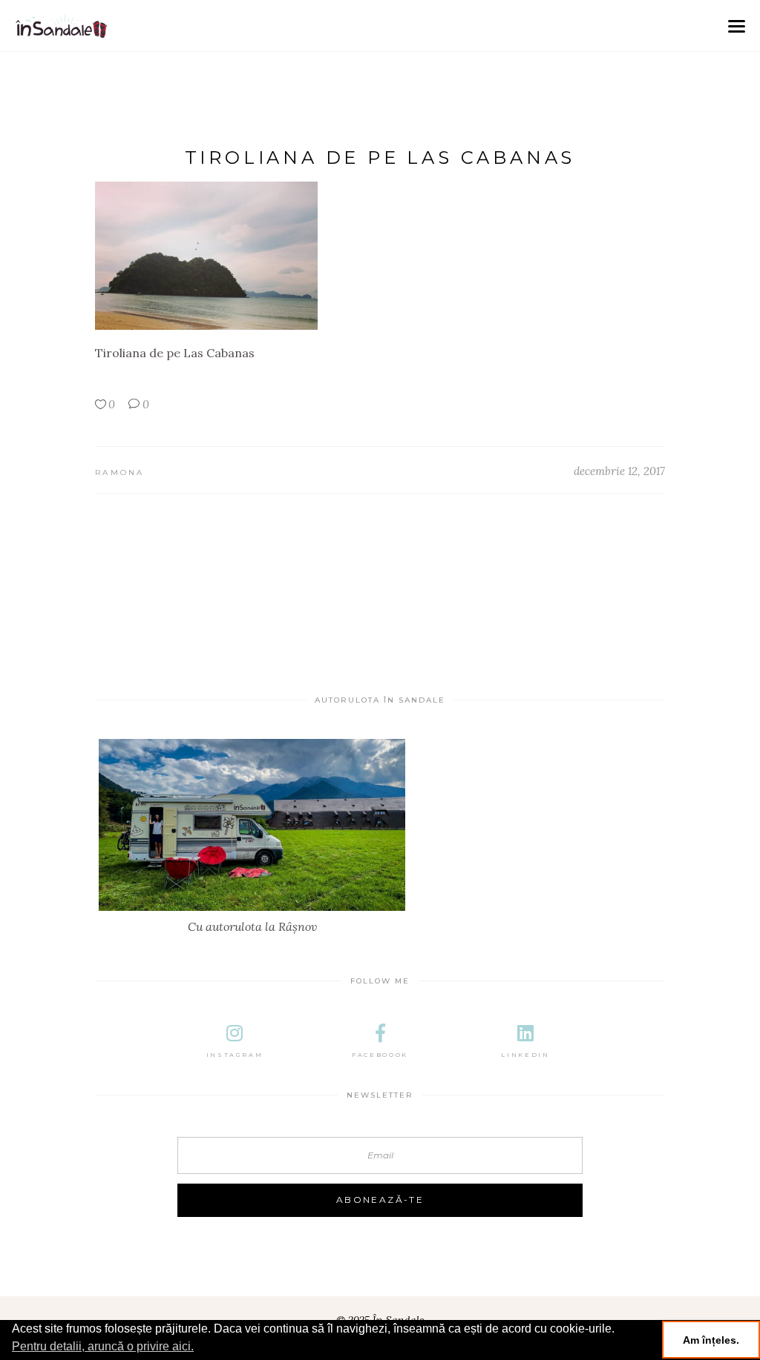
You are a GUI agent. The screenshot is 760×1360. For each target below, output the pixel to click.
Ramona (120, 472)
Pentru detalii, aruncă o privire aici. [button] (103, 1346)
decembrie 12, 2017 (619, 471)
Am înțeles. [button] (711, 1340)
